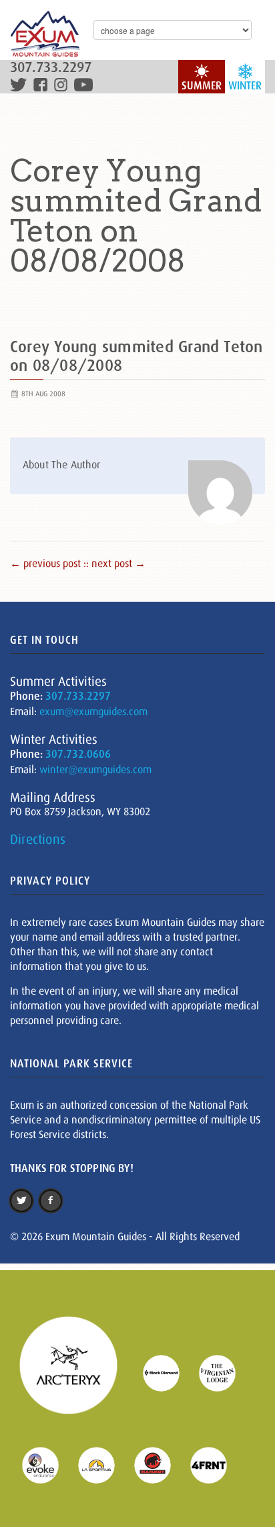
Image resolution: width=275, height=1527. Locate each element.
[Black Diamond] (169, 1372)
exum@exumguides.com (93, 711)
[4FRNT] (217, 1464)
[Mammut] (161, 1464)
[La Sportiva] (104, 1464)
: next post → (116, 563)
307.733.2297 (50, 68)
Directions (37, 839)
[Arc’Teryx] (77, 1372)
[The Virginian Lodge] (225, 1372)
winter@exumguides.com (95, 769)
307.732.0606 (78, 754)
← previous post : (48, 563)
